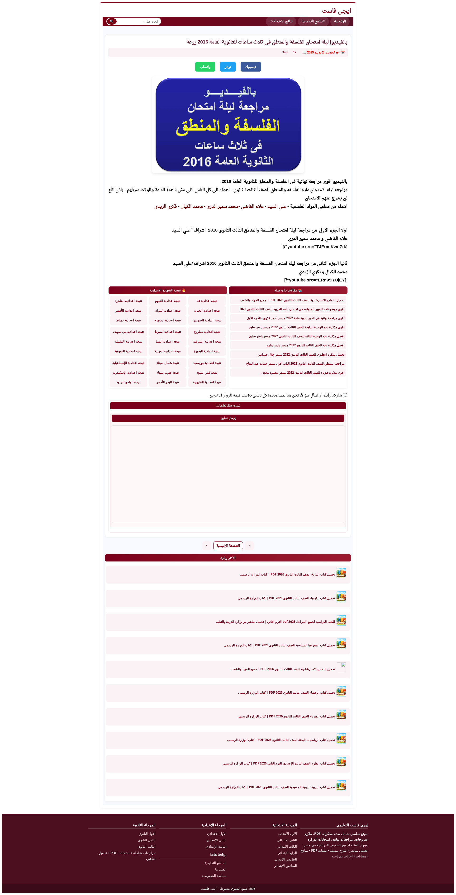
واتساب (205, 67)
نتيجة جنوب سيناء (168, 372)
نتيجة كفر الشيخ (207, 372)
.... (304, 53)
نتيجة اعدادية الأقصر (128, 310)
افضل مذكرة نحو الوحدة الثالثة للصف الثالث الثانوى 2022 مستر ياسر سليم (296, 336)
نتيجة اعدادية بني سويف (128, 331)
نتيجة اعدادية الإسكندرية (128, 372)
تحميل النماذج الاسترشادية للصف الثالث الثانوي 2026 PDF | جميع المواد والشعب (292, 300)
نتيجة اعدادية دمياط (128, 320)
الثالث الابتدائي (287, 846)
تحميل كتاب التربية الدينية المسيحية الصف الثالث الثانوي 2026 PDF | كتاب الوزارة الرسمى (276, 787)
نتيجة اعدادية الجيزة (207, 310)
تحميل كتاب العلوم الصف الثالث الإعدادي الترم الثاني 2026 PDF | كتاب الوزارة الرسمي (279, 763)
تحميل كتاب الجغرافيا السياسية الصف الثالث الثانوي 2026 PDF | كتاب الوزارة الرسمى (279, 645)
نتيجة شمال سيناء (168, 363)
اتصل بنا (220, 869)
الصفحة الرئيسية (228, 546)
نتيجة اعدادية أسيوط (168, 331)
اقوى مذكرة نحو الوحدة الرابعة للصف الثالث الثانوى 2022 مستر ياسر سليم (296, 327)
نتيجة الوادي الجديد (128, 382)
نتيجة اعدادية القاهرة (128, 301)
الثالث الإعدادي (216, 846)
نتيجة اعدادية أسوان (168, 310)
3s (294, 52)
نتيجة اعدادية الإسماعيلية (128, 363)
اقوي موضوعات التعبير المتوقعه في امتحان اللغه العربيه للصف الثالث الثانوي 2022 (291, 309)
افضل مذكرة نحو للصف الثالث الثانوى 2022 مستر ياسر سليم (305, 345)
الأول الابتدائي (287, 833)
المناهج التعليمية (313, 21)
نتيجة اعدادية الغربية (168, 351)
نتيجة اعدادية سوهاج (168, 320)
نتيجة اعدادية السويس (207, 320)
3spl (285, 52)
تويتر (228, 67)
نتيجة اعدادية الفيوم (167, 301)
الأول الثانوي (147, 833)
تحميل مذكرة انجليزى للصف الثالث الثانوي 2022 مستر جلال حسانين (301, 354)
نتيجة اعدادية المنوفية (128, 351)
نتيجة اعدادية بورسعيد (207, 363)
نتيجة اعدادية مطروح (207, 331)
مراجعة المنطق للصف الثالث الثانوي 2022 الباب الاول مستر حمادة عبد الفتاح (295, 363)
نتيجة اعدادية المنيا (168, 341)
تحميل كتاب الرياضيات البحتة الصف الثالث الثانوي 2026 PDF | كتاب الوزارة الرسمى (281, 740)
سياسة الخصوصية (214, 875)
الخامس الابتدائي (285, 859)
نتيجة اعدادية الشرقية (207, 341)
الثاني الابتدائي (287, 840)
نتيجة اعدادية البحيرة (207, 351)
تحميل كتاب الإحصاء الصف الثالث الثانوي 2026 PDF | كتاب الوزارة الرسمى (286, 692)
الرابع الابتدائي (287, 853)
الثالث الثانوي (147, 846)
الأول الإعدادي (216, 833)
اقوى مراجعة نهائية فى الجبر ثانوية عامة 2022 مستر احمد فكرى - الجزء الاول (295, 318)
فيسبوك (250, 67)
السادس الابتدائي (285, 865)
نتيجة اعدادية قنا (207, 301)
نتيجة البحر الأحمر (168, 382)
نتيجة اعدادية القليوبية (207, 382)
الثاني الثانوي (147, 840)
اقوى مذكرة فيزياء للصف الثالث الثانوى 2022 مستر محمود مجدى (302, 372)
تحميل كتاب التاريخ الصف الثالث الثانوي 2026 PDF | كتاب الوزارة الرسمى (287, 574)
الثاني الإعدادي (216, 840)
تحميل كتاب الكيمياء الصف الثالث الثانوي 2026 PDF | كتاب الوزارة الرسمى (286, 598)
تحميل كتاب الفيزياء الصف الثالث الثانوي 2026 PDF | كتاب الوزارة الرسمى (286, 716)
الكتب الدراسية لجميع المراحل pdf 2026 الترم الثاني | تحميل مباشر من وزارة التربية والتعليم (275, 621)
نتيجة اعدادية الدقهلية (128, 341)
